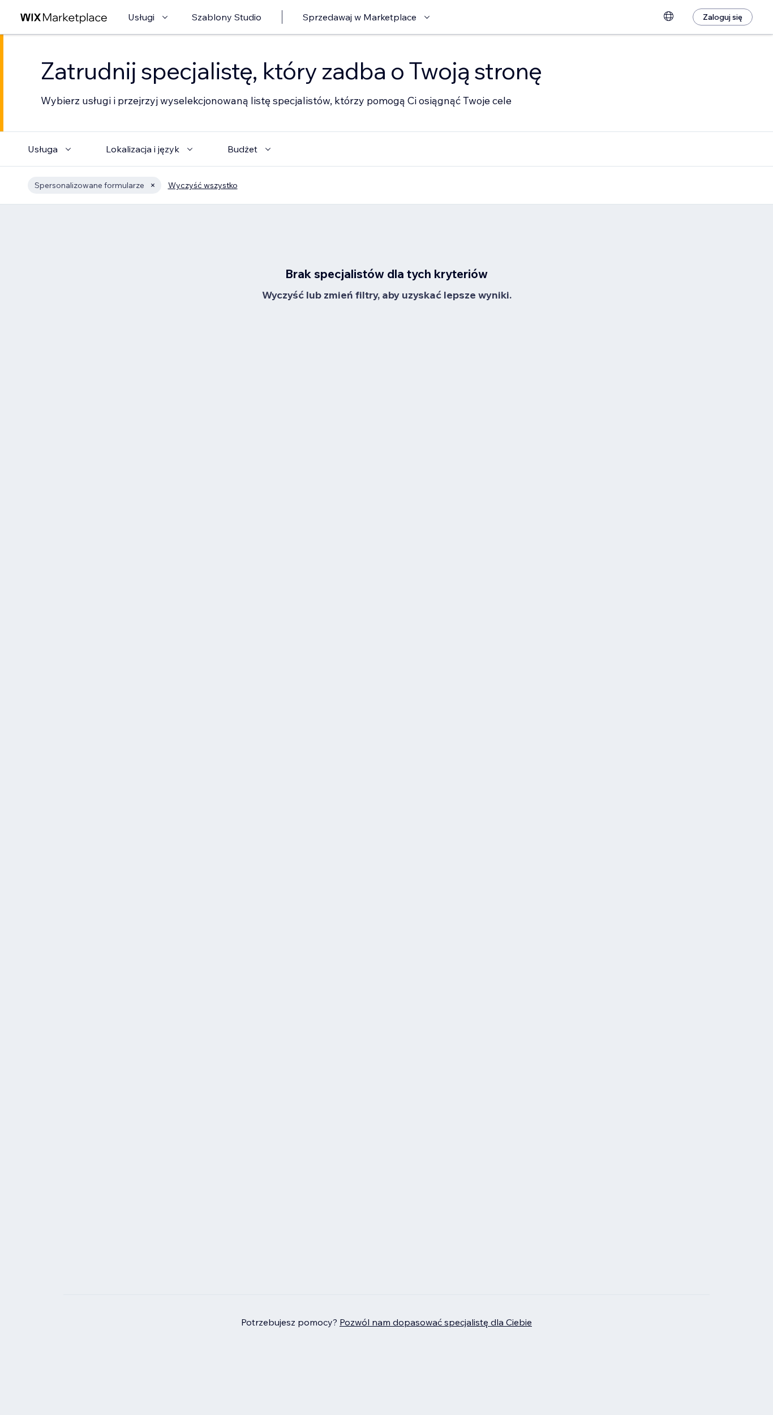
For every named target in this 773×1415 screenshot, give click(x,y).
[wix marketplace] (64, 17)
